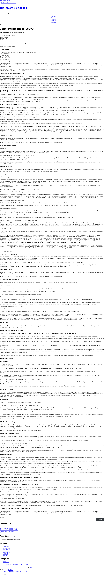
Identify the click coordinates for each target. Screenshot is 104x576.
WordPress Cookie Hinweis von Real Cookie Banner (13, 571)
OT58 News (6, 562)
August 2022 (6, 549)
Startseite (53, 16)
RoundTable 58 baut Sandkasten (8, 528)
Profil (22, 564)
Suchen (2, 517)
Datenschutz (16, 564)
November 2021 (7, 552)
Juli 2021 (5, 554)
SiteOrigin (10, 570)
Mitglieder (53, 20)
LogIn (26, 564)
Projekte (53, 18)
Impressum (8, 564)
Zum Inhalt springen (5, 0)
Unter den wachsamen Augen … (8, 527)
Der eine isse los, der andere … (8, 533)
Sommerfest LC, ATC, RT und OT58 (9, 530)
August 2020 (6, 555)
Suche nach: (3, 25)
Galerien (53, 22)
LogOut (31, 567)
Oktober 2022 (6, 548)
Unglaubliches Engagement (7, 531)
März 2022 (6, 551)
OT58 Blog (53, 19)
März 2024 (6, 546)
